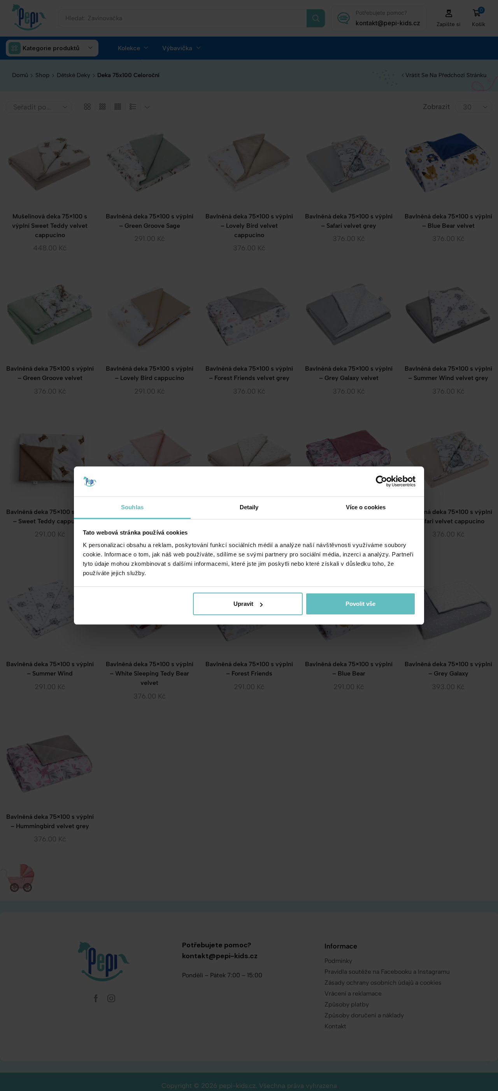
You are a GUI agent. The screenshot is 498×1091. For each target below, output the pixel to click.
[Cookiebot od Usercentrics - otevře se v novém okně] (381, 481)
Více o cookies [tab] (366, 507)
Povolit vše (360, 603)
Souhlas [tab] (132, 507)
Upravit (243, 603)
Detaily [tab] (249, 507)
